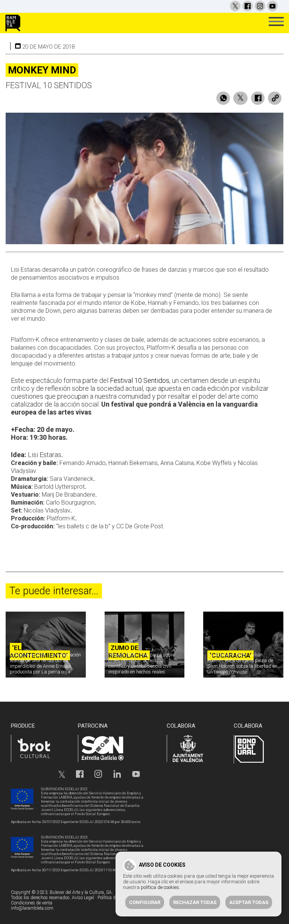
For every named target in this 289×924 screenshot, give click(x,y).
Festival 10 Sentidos (139, 380)
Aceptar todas (248, 902)
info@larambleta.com (32, 908)
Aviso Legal (83, 897)
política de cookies (160, 887)
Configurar (144, 902)
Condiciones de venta (31, 903)
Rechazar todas (194, 902)
